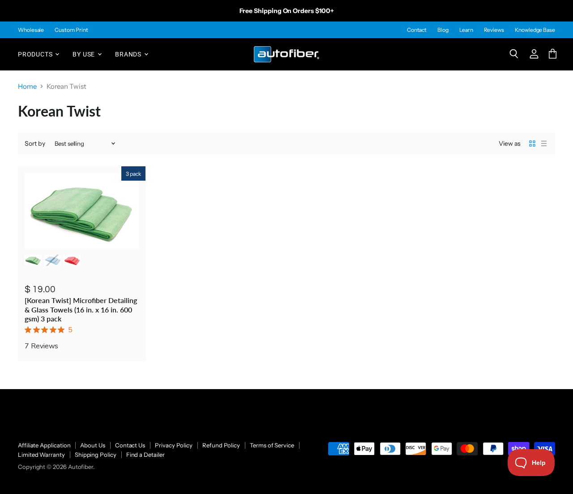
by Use (85, 53)
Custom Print (71, 30)
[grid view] (532, 143)
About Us (92, 445)
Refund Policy (221, 445)
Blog (443, 30)
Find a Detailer (145, 454)
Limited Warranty (41, 454)
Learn (466, 30)
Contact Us (130, 445)
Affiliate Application (44, 445)
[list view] (543, 143)
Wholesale (31, 30)
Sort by (35, 143)
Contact (417, 30)
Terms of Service (272, 445)
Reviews (494, 30)
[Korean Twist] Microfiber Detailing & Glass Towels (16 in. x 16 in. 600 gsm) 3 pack (81, 309)
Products (36, 53)
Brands (129, 53)
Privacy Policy (173, 445)
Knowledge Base (535, 30)
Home (27, 86)
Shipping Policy (95, 454)
